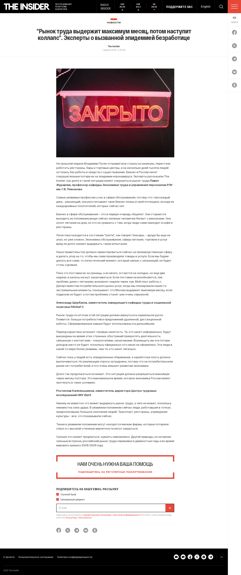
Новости (114, 23)
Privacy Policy (71, 517)
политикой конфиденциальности (127, 515)
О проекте (9, 556)
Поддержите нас (179, 7)
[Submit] (169, 508)
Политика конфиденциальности (74, 556)
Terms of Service (84, 517)
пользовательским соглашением (97, 515)
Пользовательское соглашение (36, 556)
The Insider (114, 46)
